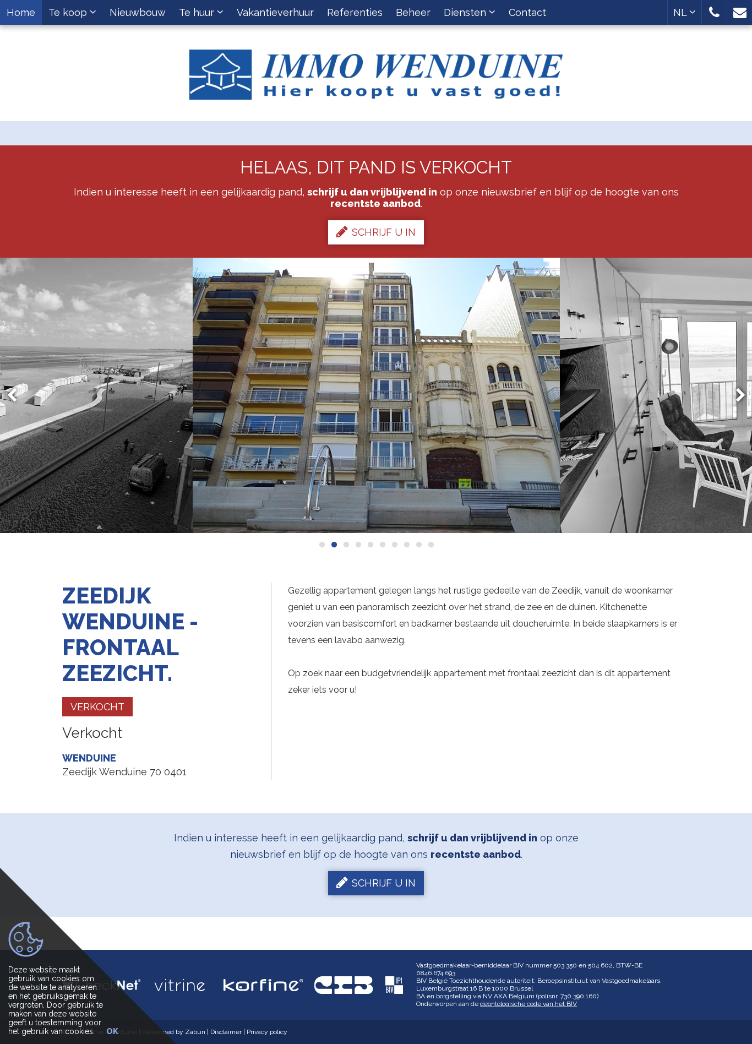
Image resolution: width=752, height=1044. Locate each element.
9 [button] (418, 545)
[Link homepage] (376, 70)
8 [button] (406, 545)
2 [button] (334, 545)
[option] (376, 395)
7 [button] (394, 545)
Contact (527, 12)
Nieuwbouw (138, 12)
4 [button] (358, 545)
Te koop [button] (69, 12)
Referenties (355, 12)
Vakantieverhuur (275, 12)
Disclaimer (226, 1032)
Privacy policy (267, 1032)
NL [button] (681, 12)
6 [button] (382, 545)
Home (21, 12)
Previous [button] (17, 396)
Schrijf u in (384, 232)
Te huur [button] (198, 12)
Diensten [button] (466, 12)
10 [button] (430, 545)
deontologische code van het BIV (528, 1004)
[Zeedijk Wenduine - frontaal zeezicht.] (376, 395)
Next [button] (735, 396)
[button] (714, 12)
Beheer (413, 12)
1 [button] (321, 545)
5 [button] (370, 545)
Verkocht (97, 707)
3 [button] (346, 545)
